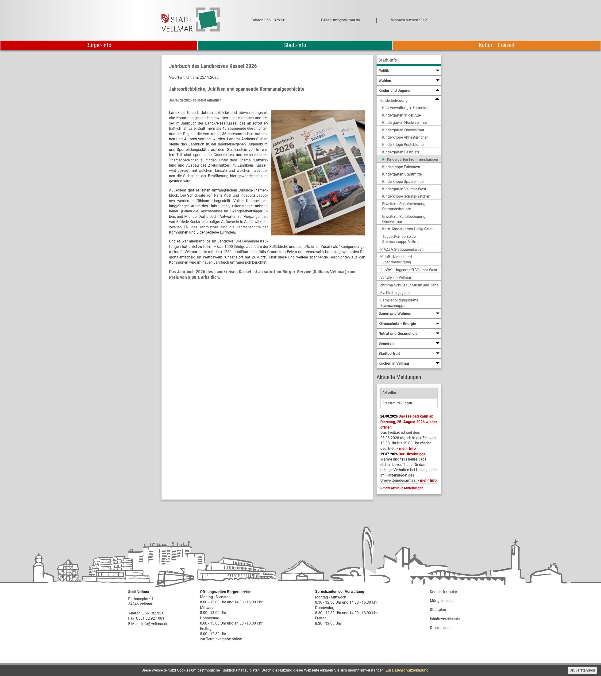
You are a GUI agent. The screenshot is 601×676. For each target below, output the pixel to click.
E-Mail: (133, 623)
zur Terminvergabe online (221, 639)
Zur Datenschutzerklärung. (407, 670)
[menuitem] (409, 60)
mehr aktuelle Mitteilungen (403, 488)
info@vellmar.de (154, 623)
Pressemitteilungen (397, 403)
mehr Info (407, 448)
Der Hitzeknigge (412, 454)
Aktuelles (389, 392)
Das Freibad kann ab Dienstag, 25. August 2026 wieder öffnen (408, 422)
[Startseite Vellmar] (196, 20)
